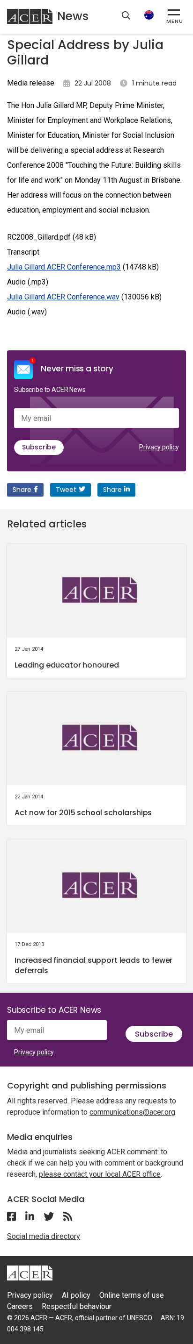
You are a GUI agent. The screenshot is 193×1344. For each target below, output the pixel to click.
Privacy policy (159, 447)
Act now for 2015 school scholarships (83, 812)
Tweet (66, 489)
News (73, 16)
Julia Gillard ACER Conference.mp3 (64, 267)
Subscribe (39, 447)
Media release (30, 82)
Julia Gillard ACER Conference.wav (63, 296)
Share (22, 489)
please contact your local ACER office (100, 1174)
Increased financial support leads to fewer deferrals (93, 965)
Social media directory (43, 1236)
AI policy (76, 1295)
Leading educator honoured (67, 665)
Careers (20, 1306)
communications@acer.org (132, 1112)
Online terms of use (131, 1295)
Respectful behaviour (76, 1306)
